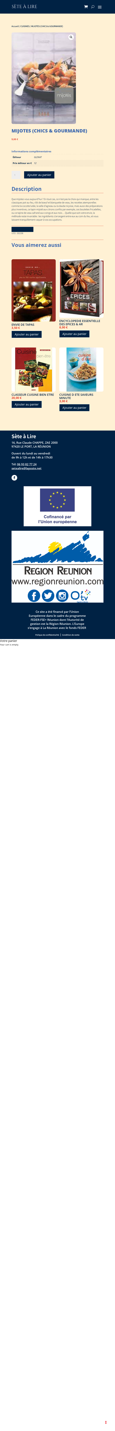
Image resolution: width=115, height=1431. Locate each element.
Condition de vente (70, 635)
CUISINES (24, 26)
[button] (71, 37)
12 (35, 163)
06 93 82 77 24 (27, 464)
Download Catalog (22, 229)
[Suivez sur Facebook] (14, 478)
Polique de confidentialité (47, 635)
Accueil (15, 26)
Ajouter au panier (39, 175)
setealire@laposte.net (26, 468)
